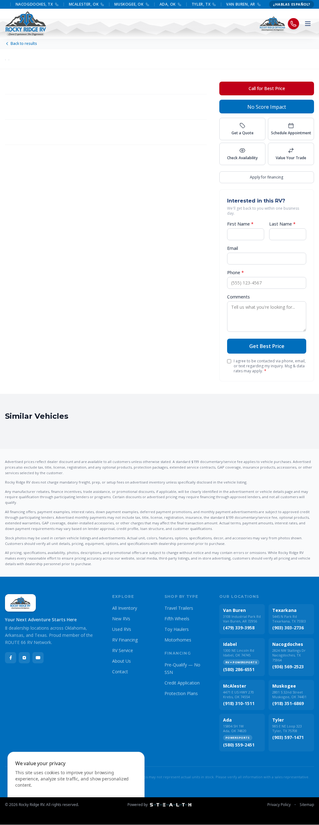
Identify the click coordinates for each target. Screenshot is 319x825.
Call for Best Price (267, 88)
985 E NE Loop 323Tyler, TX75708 (287, 728)
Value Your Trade (291, 157)
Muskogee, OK (123, 4)
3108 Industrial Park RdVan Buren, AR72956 (242, 618)
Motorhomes (177, 640)
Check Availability (242, 157)
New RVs (121, 619)
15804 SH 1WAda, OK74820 (234, 728)
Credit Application (182, 683)
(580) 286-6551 (239, 669)
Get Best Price (266, 346)
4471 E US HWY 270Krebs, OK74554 (238, 694)
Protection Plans (181, 693)
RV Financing (125, 640)
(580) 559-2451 (239, 745)
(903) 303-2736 (288, 628)
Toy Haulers (176, 629)
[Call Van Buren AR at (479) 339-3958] (254, 4)
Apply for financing (266, 177)
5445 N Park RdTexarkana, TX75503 (289, 618)
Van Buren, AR (235, 4)
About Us (121, 661)
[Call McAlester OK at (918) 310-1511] (97, 4)
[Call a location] (293, 23)
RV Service (122, 650)
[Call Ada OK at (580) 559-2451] (174, 4)
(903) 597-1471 (288, 737)
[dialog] (76, 785)
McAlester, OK (79, 4)
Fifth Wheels (176, 619)
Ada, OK (163, 4)
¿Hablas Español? (291, 4)
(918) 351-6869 (288, 703)
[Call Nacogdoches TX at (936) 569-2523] (52, 4)
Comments (238, 297)
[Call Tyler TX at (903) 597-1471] (209, 4)
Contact (120, 672)
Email (232, 248)
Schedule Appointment (291, 133)
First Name (240, 224)
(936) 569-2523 (288, 667)
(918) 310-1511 (239, 703)
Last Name (282, 224)
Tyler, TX (196, 4)
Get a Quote (242, 133)
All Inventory (124, 608)
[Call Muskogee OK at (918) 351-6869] (142, 4)
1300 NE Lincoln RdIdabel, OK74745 (238, 652)
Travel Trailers (178, 608)
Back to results (24, 43)
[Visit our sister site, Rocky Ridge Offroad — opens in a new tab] (272, 23)
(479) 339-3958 (239, 628)
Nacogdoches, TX (29, 4)
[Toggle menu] (308, 23)
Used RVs (121, 629)
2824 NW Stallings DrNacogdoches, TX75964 (289, 655)
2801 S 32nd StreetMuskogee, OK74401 (289, 694)
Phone (235, 272)
